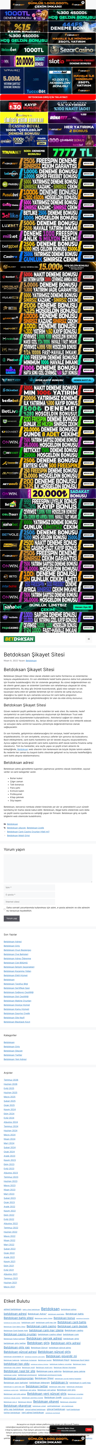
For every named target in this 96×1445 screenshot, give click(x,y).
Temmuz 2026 (11, 1080)
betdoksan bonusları (82, 1318)
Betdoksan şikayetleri (68, 1402)
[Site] (48, 163)
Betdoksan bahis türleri (43, 1318)
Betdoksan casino (74, 1330)
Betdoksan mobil (28, 1367)
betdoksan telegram (39, 1382)
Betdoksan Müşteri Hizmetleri (65, 1367)
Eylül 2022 (9, 1219)
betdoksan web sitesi (57, 1387)
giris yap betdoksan (14, 1409)
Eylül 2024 (9, 1118)
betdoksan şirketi (39, 1406)
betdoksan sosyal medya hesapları (68, 1379)
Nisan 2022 (9, 1240)
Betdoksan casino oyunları (20, 1334)
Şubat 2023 (10, 1198)
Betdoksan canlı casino (41, 1326)
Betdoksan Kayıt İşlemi (80, 1360)
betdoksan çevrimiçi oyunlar (32, 1398)
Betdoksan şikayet (16, 828)
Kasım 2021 (9, 1261)
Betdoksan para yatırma (49, 1371)
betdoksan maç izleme (12, 1367)
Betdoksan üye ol (10, 1402)
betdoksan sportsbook (52, 1413)
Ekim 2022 (9, 1215)
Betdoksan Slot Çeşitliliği (16, 996)
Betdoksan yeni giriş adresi (15, 1394)
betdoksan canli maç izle (46, 1322)
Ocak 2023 (9, 1202)
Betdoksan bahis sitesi (19, 1318)
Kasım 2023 (10, 1160)
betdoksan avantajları (56, 1314)
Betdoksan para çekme (74, 1371)
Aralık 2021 (9, 1257)
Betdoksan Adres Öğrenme (17, 958)
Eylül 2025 (9, 1088)
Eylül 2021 (9, 1270)
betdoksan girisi (71, 1338)
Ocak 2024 (9, 1151)
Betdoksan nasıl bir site (19, 1371)
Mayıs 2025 (9, 1097)
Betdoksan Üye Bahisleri (16, 954)
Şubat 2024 (10, 1147)
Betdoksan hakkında (11, 1360)
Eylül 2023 (9, 1168)
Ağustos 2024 (11, 1122)
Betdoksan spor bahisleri (16, 1382)
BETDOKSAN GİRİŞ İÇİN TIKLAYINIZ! (48, 97)
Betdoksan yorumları (75, 1394)
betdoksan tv (59, 1382)
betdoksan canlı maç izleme (46, 1330)
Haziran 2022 (10, 1232)
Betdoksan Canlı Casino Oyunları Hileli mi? (28, 831)
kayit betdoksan (73, 1409)
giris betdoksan (67, 1406)
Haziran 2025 (10, 1092)
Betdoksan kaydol (45, 1360)
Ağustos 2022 (11, 1223)
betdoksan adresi (15, 1313)
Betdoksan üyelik (35, 828)
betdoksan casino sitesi (50, 1334)
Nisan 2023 (9, 1189)
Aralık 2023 (9, 1156)
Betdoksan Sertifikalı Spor (17, 988)
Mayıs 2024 (10, 1135)
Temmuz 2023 (11, 1177)
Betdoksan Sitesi (44, 1378)
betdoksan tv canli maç (80, 1383)
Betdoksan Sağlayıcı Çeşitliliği (19, 992)
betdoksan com (71, 1334)
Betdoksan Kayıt (61, 1360)
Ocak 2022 (9, 1253)
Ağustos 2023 (11, 1173)
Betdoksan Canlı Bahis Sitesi (14, 1327)
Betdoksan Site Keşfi (14, 1017)
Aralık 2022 (9, 1206)
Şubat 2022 (10, 1249)
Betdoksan (22, 749)
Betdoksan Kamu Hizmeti (16, 1009)
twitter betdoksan (12, 1412)
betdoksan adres (68, 1309)
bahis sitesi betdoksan (31, 1309)
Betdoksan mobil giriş (44, 1367)
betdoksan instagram (28, 1360)
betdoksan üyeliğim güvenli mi (72, 1398)
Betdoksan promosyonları (19, 1378)
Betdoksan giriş (38, 1343)
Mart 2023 (9, 1194)
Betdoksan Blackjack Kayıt (17, 1022)
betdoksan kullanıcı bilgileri (39, 1364)
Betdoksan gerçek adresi (44, 1338)
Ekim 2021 (9, 1265)
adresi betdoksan (12, 1309)
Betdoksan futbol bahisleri (14, 1339)
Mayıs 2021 (9, 1287)
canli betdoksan (53, 1406)
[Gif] (48, 266)
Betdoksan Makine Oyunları (17, 1001)
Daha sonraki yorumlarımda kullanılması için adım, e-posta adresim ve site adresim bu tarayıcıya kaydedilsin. (48, 909)
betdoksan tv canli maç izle (14, 1387)
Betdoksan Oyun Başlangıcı (17, 950)
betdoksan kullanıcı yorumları (61, 1364)
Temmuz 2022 (11, 1227)
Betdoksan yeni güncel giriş (46, 1393)
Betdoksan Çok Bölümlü (16, 963)
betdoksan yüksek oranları (12, 1398)
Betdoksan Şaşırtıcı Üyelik (17, 1013)
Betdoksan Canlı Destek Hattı (16, 1330)
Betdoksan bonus (64, 1318)
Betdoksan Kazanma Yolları (17, 971)
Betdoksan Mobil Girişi (18, 835)
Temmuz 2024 (11, 1126)
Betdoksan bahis (75, 1313)
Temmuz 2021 (11, 1278)
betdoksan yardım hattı (11, 1390)
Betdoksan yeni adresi (47, 1390)
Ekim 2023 (9, 1164)
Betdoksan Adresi (13, 941)
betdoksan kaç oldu (17, 1363)
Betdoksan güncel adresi (20, 1352)
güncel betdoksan (56, 1409)
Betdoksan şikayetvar (17, 1405)
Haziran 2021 (10, 1282)
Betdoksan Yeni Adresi (15, 1059)
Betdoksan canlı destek (73, 1326)
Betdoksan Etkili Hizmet (16, 975)
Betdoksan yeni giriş (66, 1390)
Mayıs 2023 (10, 1185)
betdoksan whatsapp (75, 1387)
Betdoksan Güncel (39, 1347)
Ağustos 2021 (11, 1274)
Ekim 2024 (9, 1113)
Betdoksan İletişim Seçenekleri (19, 967)
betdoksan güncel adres (60, 1347)
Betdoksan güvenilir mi (61, 1356)
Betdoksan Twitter (13, 1055)
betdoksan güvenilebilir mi (14, 1357)
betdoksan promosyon (27, 1375)
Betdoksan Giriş (12, 946)
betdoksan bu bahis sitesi (12, 1323)
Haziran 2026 (10, 1084)
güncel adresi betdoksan (35, 1409)
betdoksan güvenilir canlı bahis (35, 1357)
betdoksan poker (10, 1375)
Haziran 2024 (10, 1130)
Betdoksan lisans (79, 1364)
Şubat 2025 (10, 1101)
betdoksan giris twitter (15, 1343)
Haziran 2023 (10, 1181)
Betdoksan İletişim (25, 1402)
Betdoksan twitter (37, 1386)
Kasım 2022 (10, 1211)
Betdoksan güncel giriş (54, 1352)
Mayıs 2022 (9, 1236)
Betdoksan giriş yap (17, 1347)
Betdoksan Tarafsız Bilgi (16, 984)
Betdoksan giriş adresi (65, 1343)
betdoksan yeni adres (28, 1390)
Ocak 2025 (9, 1105)
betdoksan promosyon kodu (50, 1375)
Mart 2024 (9, 1143)
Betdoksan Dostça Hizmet (17, 1005)
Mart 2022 (9, 1244)
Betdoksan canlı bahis (72, 1322)
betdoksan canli (28, 1322)
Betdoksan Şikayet (13, 1051)
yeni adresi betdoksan (33, 1412)
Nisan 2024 (9, 1139)
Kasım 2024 (10, 1109)
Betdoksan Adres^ (37, 1314)
